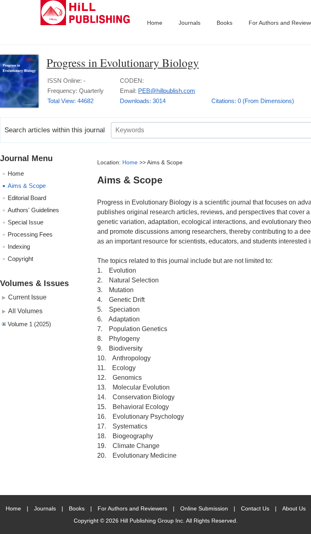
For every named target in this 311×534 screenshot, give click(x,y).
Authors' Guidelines (33, 210)
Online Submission (204, 508)
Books (224, 22)
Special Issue (25, 222)
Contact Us (255, 508)
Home (154, 22)
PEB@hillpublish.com (166, 90)
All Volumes (25, 310)
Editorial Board (27, 197)
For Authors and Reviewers (132, 508)
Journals (189, 22)
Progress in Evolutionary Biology (123, 62)
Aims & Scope (27, 185)
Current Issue (27, 297)
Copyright (20, 258)
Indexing (19, 246)
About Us (294, 508)
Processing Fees (30, 234)
